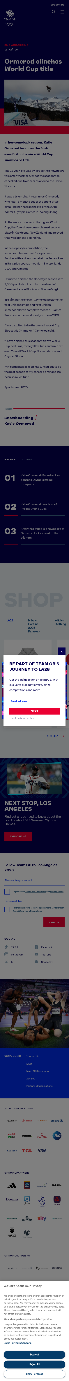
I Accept (34, 1354)
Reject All (34, 1364)
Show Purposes (34, 1374)
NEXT (34, 711)
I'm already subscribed (22, 718)
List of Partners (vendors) (17, 1343)
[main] (34, 1331)
